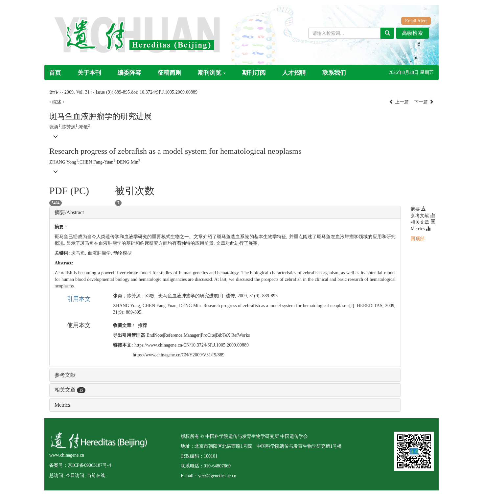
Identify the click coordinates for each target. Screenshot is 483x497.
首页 (55, 72)
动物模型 (122, 253)
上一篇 (401, 102)
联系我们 (334, 72)
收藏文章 (122, 325)
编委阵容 (129, 72)
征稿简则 (169, 72)
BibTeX (223, 335)
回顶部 (418, 238)
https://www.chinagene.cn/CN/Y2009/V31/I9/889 (178, 354)
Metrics (62, 405)
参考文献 (65, 375)
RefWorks (240, 335)
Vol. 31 (83, 92)
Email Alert (416, 20)
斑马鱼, (79, 253)
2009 (69, 92)
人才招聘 (294, 72)
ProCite (208, 335)
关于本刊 (89, 72)
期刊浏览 (209, 72)
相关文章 (69, 390)
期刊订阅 (254, 72)
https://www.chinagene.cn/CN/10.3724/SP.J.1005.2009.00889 (191, 345)
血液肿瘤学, (100, 253)
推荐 (142, 325)
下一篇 (421, 102)
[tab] (225, 212)
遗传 (53, 92)
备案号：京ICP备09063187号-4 (80, 465)
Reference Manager (182, 335)
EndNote (155, 335)
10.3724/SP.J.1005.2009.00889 (168, 92)
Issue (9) (104, 92)
